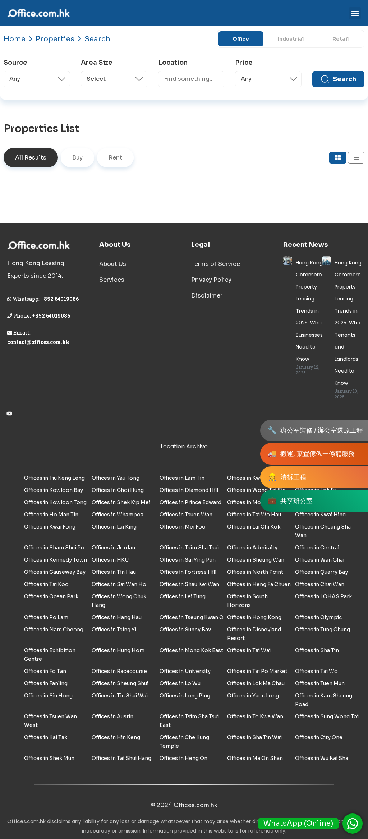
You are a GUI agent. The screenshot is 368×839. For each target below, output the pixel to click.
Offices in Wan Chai (319, 560)
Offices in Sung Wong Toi (327, 716)
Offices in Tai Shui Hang (121, 758)
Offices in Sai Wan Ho (119, 584)
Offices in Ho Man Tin (51, 514)
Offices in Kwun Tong (253, 478)
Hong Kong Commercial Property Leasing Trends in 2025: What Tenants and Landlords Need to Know (350, 323)
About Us (112, 264)
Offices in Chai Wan (319, 584)
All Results (30, 157)
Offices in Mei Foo (183, 527)
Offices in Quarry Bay (321, 572)
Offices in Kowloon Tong (55, 502)
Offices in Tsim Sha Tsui (189, 547)
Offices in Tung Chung (322, 629)
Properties (55, 38)
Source (15, 62)
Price (244, 62)
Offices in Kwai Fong (49, 527)
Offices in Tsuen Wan (186, 514)
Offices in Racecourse (119, 671)
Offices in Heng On (183, 758)
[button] (355, 13)
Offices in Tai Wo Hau (254, 514)
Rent (115, 157)
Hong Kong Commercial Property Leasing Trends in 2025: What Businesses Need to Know (311, 311)
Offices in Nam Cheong (53, 629)
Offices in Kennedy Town (55, 560)
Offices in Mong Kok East (191, 650)
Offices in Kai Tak (45, 737)
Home (15, 38)
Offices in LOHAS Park (323, 596)
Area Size (96, 62)
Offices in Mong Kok (253, 502)
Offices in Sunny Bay (185, 629)
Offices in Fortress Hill (188, 572)
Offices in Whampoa (117, 514)
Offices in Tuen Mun (320, 683)
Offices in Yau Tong (115, 478)
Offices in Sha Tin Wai (254, 737)
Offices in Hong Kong (254, 617)
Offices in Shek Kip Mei (121, 502)
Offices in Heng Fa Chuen (259, 584)
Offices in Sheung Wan (255, 560)
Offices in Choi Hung (118, 490)
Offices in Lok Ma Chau (256, 683)
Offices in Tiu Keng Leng (54, 478)
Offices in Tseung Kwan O (192, 617)
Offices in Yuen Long (253, 695)
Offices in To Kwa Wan (255, 716)
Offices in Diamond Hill (189, 490)
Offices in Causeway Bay (55, 572)
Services (111, 279)
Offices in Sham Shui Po (54, 547)
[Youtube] (9, 413)
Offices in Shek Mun (49, 758)
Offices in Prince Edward (190, 502)
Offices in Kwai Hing (320, 514)
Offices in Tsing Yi (114, 629)
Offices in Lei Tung (183, 596)
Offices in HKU (110, 560)
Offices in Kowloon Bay (53, 490)
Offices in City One (318, 737)
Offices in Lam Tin (182, 478)
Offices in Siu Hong (48, 695)
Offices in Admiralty (252, 547)
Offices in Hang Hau (117, 617)
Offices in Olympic (318, 617)
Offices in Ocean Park (51, 596)
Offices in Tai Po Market (257, 671)
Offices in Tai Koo (46, 584)
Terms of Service (215, 264)
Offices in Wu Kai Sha (321, 758)
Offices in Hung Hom (118, 650)
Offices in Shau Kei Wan (189, 584)
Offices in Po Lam (46, 617)
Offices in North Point (255, 572)
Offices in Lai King (114, 527)
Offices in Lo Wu (180, 683)
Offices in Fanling (46, 683)
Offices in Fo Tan (45, 671)
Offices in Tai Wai (249, 650)
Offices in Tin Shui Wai (120, 695)
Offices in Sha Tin (317, 650)
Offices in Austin (112, 716)
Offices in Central (317, 547)
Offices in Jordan (113, 547)
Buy (77, 157)
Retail (340, 39)
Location (173, 62)
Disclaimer (206, 295)
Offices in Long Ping (185, 695)
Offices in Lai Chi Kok (253, 527)
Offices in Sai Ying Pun (188, 560)
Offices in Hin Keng (116, 737)
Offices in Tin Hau (114, 572)
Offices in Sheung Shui (120, 683)
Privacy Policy (211, 279)
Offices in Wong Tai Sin (256, 490)
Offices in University (185, 671)
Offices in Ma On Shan (255, 758)
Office (241, 39)
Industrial (291, 39)
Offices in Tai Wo (316, 671)
